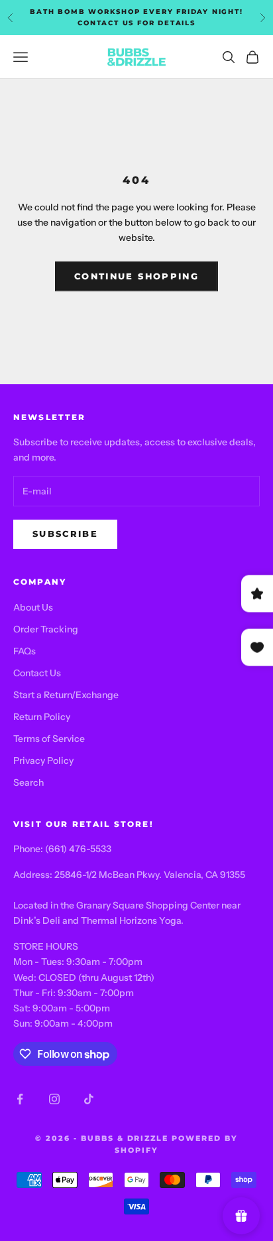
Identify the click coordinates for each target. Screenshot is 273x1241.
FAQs (24, 651)
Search (28, 782)
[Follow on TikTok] (88, 1099)
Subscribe (65, 533)
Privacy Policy (43, 761)
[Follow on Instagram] (54, 1099)
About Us (33, 607)
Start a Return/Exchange (66, 695)
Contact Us (37, 673)
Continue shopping (136, 276)
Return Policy (41, 717)
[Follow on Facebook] (20, 1099)
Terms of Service (49, 739)
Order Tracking (45, 629)
